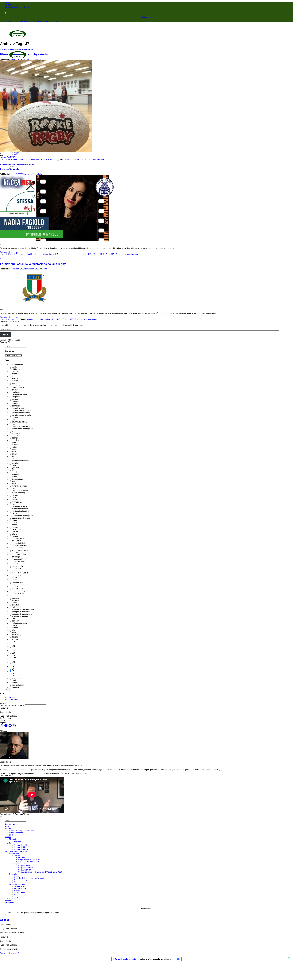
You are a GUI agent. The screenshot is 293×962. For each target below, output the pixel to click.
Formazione (9, 164)
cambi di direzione (19, 394)
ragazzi (14, 564)
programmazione (18, 555)
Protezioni (18, 890)
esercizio (15, 440)
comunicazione (17, 408)
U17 (67, 319)
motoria (83, 254)
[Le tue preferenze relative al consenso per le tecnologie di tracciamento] (289, 958)
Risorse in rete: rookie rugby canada (24, 54)
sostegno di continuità (20, 612)
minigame (15, 495)
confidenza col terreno (20, 413)
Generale (13, 874)
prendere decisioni (19, 539)
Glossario (18, 876)
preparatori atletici (18, 543)
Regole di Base (20, 888)
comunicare (16, 406)
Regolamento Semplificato (29, 860)
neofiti (14, 513)
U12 (97, 254)
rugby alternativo (18, 591)
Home (7, 3)
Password (4, 708)
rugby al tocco (17, 589)
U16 (13, 655)
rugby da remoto (18, 593)
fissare (14, 454)
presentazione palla (19, 550)
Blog (7, 827)
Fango (16, 154)
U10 (64, 159)
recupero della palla (19, 573)
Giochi (14, 49)
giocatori (15, 463)
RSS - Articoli (10, 697)
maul (13, 488)
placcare (15, 536)
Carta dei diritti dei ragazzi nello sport (29, 878)
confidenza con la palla (21, 415)
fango (13, 449)
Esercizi (9, 49)
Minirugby (13, 839)
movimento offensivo (20, 511)
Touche (14, 637)
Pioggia (16, 152)
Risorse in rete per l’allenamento (22, 831)
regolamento (16, 575)
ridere (14, 580)
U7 (78, 159)
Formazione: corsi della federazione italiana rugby (33, 263)
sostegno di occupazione (21, 614)
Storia (16, 882)
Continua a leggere (9, 157)
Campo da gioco (20, 886)
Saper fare (13, 843)
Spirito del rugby (20, 880)
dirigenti (14, 424)
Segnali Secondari (25, 868)
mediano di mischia (19, 490)
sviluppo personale (19, 623)
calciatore (15, 392)
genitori (14, 458)
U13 (102, 254)
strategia (15, 621)
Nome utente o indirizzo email (12, 705)
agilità (14, 367)
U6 (75, 159)
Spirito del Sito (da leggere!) (17, 7)
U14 (13, 651)
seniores (47, 319)
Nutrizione (12, 156)
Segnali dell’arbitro (21, 864)
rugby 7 (14, 587)
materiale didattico (19, 486)
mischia (14, 500)
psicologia (15, 557)
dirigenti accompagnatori (21, 426)
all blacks (15, 369)
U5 (72, 159)
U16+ (13, 657)
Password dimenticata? (9, 953)
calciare (14, 390)
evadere (15, 445)
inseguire (15, 474)
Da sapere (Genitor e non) (16, 851)
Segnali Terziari (24, 870)
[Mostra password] (32, 937)
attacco (14, 378)
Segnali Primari (24, 866)
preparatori (16, 541)
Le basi (17, 855)
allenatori (67, 254)
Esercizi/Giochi (11, 825)
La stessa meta (9, 169)
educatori (76, 254)
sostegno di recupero (20, 616)
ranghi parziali (17, 568)
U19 (71, 319)
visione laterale (17, 685)
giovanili (15, 468)
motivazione (16, 502)
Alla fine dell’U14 (21, 849)
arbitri (13, 376)
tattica (14, 625)
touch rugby (16, 635)
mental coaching (18, 493)
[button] (9, 903)
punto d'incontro (18, 561)
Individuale (20, 49)
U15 (62, 319)
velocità (14, 683)
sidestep (15, 605)
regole (14, 577)
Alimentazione (19, 892)
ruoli (13, 596)
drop (13, 431)
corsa (13, 420)
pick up (14, 532)
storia (13, 619)
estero (14, 442)
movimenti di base (19, 506)
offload (14, 520)
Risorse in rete (28, 49)
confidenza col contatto (21, 410)
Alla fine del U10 (20, 845)
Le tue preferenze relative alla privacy (157, 959)
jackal (14, 477)
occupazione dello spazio (22, 516)
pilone (14, 534)
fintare (14, 452)
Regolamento (14, 853)
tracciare (15, 639)
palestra (14, 522)
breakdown (16, 385)
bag (13, 383)
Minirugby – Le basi (17, 884)
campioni (15, 399)
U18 (13, 662)
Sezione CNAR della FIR (28, 862)
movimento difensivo (20, 509)
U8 (82, 159)
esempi (14, 438)
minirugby (15, 497)
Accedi (3, 720)
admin (42, 59)
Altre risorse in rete (16, 833)
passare (14, 525)
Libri (11, 835)
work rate (15, 687)
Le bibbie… (23, 857)
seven (14, 603)
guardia (14, 472)
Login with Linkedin (9, 716)
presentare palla (18, 548)
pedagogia (16, 529)
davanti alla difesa (19, 422)
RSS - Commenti (11, 699)
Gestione (8, 837)
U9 (85, 159)
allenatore (15, 372)
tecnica (14, 628)
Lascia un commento (95, 159)
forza (13, 456)
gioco (13, 465)
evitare (14, 447)
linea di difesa (17, 479)
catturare (15, 401)
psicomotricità (17, 559)
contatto (14, 417)
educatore (15, 433)
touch (13, 632)
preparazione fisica (19, 545)
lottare (14, 484)
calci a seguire (17, 388)
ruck (13, 584)
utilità (13, 680)
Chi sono (8, 5)
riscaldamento (17, 582)
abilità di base (17, 365)
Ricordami (7, 718)
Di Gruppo (3, 49)
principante (16, 552)
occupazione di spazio (20, 518)
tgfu (13, 630)
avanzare (15, 381)
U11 (68, 159)
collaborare (16, 404)
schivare (15, 598)
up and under (17, 678)
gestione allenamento (20, 461)
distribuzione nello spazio (22, 429)
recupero (15, 571)
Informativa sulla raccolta (124, 959)
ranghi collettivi (17, 566)
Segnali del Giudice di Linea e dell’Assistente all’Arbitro (40, 872)
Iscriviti (5, 335)
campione (15, 397)
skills (13, 607)
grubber (14, 470)
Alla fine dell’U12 (21, 847)
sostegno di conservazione (22, 609)
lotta (13, 481)
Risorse (8, 829)
